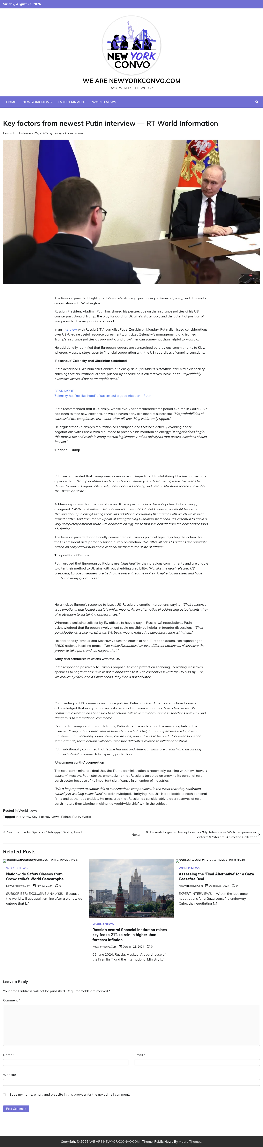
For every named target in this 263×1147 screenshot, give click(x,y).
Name (9, 1055)
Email (140, 1055)
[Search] (257, 102)
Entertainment (72, 102)
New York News (37, 102)
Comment (11, 1000)
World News (104, 102)
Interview (23, 817)
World (86, 817)
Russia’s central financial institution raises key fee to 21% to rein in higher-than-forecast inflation (129, 934)
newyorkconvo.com (68, 133)
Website (9, 1075)
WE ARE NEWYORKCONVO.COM (132, 81)
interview (70, 329)
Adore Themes (190, 1141)
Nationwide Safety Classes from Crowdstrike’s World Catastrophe (34, 877)
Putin (76, 817)
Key (35, 817)
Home (11, 102)
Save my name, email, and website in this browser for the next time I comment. (69, 1094)
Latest (44, 817)
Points (66, 817)
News (55, 817)
